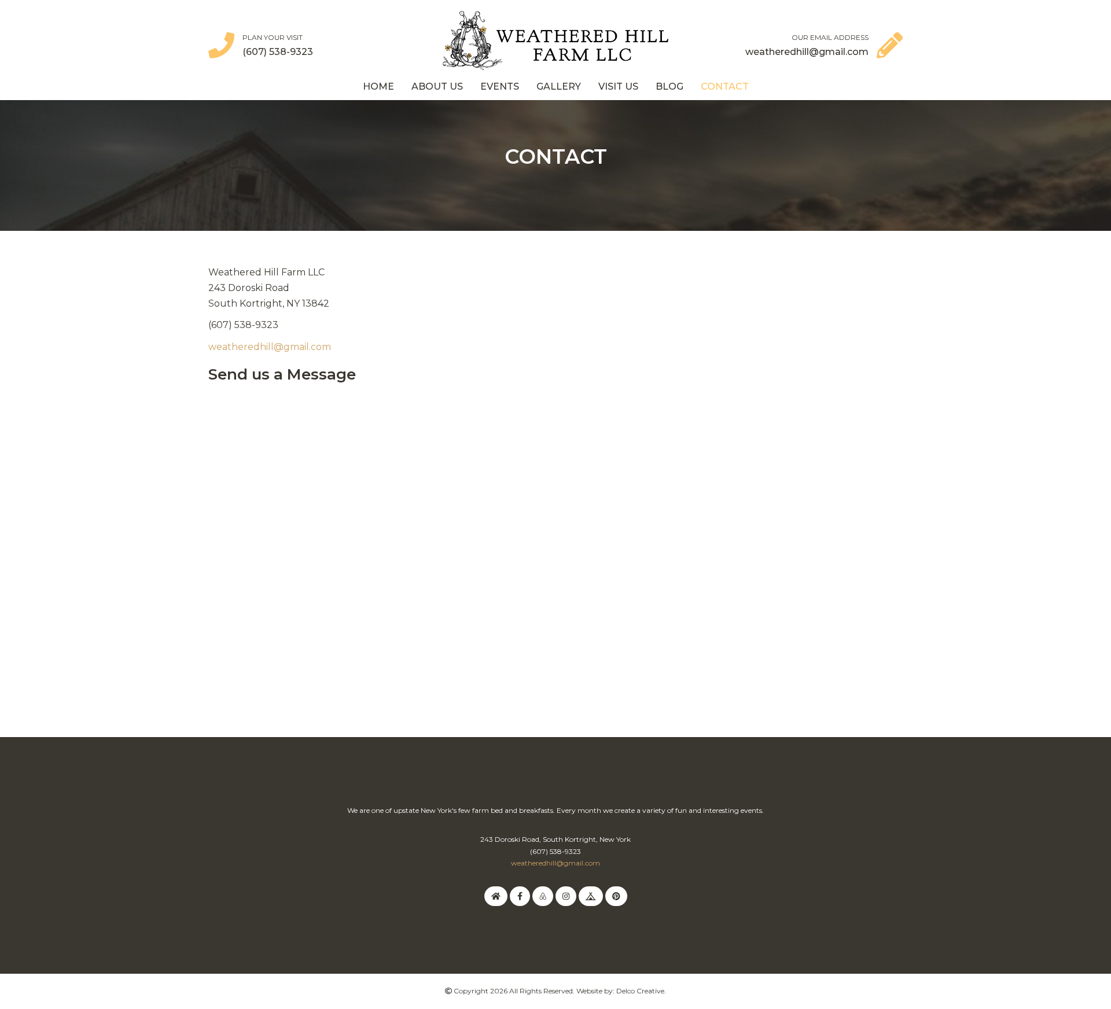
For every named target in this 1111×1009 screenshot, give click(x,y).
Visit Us (618, 86)
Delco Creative (640, 990)
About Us (437, 86)
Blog (669, 86)
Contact (725, 86)
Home (378, 86)
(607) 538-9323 (277, 51)
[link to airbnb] (542, 895)
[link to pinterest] (616, 895)
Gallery (558, 86)
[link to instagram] (566, 895)
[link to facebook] (520, 895)
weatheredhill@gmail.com (807, 51)
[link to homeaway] (495, 895)
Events (499, 86)
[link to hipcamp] (591, 895)
